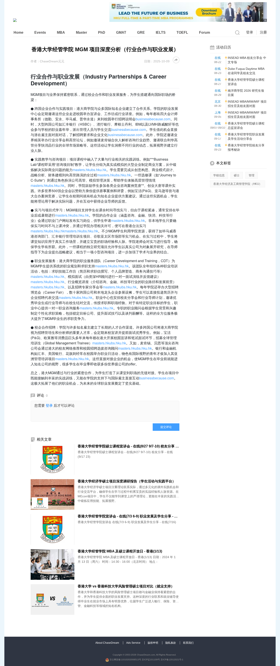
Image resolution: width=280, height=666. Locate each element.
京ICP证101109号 (151, 659)
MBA (61, 32)
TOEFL (182, 32)
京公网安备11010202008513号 (125, 659)
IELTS (161, 32)
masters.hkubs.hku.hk (89, 169)
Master (81, 32)
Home (18, 32)
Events (40, 32)
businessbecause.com (153, 118)
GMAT (121, 32)
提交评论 (166, 427)
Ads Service (133, 642)
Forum (204, 32)
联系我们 (188, 642)
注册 (263, 32)
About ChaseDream (107, 642)
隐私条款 (171, 642)
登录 (249, 32)
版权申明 (153, 642)
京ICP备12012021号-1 (172, 659)
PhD (101, 32)
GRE (141, 32)
